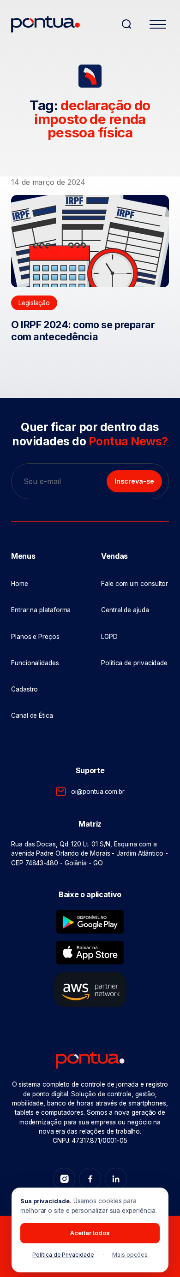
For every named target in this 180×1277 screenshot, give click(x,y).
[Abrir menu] (158, 26)
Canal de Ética (32, 715)
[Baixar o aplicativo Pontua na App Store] (90, 952)
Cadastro (24, 689)
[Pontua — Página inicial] (62, 24)
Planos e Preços (35, 636)
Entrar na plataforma (41, 610)
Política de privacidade (134, 663)
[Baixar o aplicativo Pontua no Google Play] (90, 922)
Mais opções (130, 1254)
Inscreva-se (134, 481)
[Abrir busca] (126, 24)
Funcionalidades (35, 663)
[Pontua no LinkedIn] (116, 1179)
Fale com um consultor (134, 583)
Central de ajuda (125, 610)
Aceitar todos (90, 1232)
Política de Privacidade (63, 1254)
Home (19, 583)
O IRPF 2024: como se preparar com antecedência (83, 331)
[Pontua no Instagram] (64, 1179)
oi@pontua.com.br (98, 791)
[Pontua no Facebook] (90, 1179)
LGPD (109, 636)
